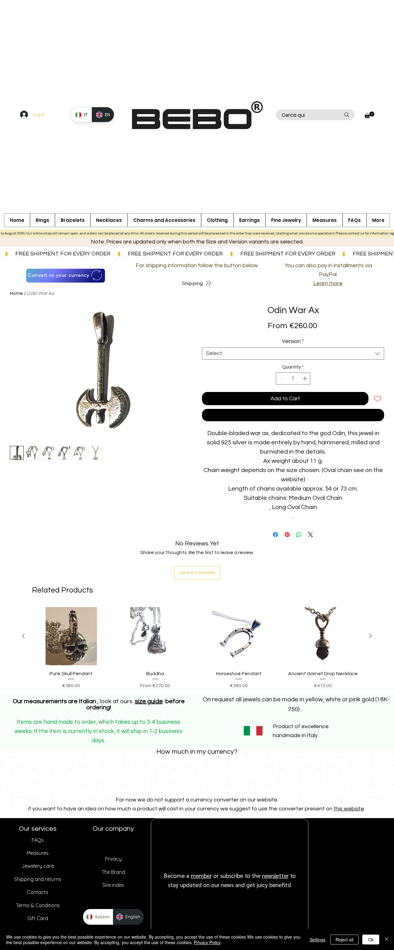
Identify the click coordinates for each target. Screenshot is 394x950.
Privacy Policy (207, 942)
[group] (197, 648)
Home (16, 293)
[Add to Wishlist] (377, 398)
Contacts (37, 892)
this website (349, 809)
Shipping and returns (37, 879)
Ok (371, 939)
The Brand (113, 872)
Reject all (344, 939)
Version (293, 341)
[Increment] (305, 378)
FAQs (38, 840)
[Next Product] (370, 635)
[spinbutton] (293, 378)
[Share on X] (310, 534)
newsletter (275, 875)
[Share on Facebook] (275, 534)
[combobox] (293, 353)
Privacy (113, 859)
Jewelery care (38, 866)
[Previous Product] (23, 635)
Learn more (328, 283)
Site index (113, 885)
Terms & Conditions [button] (38, 905)
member (201, 875)
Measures (38, 853)
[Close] (386, 939)
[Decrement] (281, 378)
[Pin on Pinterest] (287, 534)
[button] (164, 220)
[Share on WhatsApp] (299, 534)
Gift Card (37, 918)
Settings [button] (317, 939)
